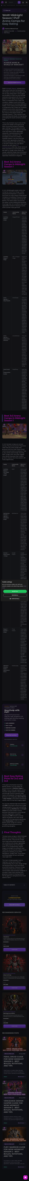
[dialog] (14, 590)
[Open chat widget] (25, 1177)
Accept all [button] (15, 591)
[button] (14, 599)
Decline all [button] (15, 595)
